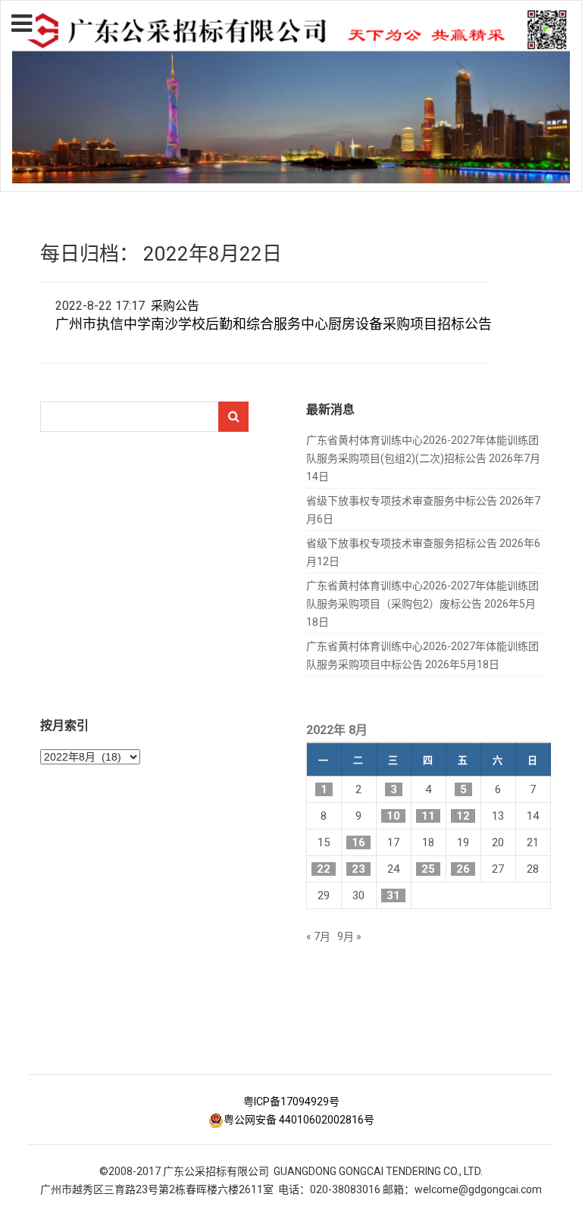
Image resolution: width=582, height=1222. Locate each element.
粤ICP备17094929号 (291, 1101)
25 (428, 869)
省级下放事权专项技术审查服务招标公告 (401, 543)
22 (323, 869)
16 (358, 842)
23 (358, 869)
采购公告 (175, 305)
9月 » (349, 936)
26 (463, 869)
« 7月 (318, 936)
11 (428, 816)
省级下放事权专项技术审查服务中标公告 (401, 501)
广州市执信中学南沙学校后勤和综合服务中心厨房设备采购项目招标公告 (273, 324)
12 (463, 816)
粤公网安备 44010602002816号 (299, 1120)
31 (393, 895)
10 (393, 816)
